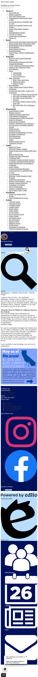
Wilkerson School (14, 223)
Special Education (14, 138)
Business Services (14, 113)
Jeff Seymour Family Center (18, 190)
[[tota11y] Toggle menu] (3, 675)
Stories (11, 31)
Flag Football (17, 75)
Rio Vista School (14, 220)
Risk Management (15, 136)
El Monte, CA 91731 (8, 393)
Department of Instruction (17, 227)
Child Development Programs (18, 229)
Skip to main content (7, 1)
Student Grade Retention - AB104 (20, 181)
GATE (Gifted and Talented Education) (21, 65)
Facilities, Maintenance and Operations (21, 123)
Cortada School (14, 207)
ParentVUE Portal (15, 147)
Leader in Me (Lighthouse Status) (19, 67)
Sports (11, 71)
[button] (9, 11)
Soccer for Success (19, 76)
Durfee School (13, 209)
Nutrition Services (14, 131)
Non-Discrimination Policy (13, 406)
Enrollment (8, 245)
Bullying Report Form (16, 154)
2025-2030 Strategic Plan (17, 16)
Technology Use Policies (17, 185)
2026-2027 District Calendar (18, 149)
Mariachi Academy (19, 82)
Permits (11, 196)
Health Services (14, 129)
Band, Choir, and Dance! (21, 80)
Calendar (8, 403)
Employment (9, 405)
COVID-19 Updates (15, 34)
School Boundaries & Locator (18, 198)
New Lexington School (16, 214)
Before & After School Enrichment (20, 58)
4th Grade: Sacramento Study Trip (24, 96)
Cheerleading (17, 73)
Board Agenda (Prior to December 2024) (22, 44)
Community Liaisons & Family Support (21, 160)
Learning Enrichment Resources (19, 169)
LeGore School (14, 213)
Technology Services (15, 143)
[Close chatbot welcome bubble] (26, 656)
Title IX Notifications (15, 187)
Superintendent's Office (16, 111)
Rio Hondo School (15, 218)
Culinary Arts (13, 60)
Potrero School (13, 216)
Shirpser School (14, 221)
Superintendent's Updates (17, 33)
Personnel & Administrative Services (20, 132)
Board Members (14, 47)
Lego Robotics (13, 69)
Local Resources (14, 174)
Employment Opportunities (17, 36)
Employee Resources (15, 120)
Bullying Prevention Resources (19, 156)
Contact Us (12, 38)
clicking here (5, 346)
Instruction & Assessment (17, 122)
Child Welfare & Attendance (18, 116)
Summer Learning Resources (18, 183)
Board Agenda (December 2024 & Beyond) (23, 42)
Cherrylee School (14, 202)
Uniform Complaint (11, 410)
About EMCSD (14, 13)
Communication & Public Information (21, 118)
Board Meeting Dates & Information (20, 45)
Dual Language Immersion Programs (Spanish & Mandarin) (21, 63)
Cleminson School (15, 203)
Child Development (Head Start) (19, 114)
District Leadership (15, 15)
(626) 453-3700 (11, 396)
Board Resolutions (15, 51)
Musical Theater (18, 83)
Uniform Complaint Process (18, 189)
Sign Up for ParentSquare (13, 408)
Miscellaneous (5, 293)
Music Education (14, 78)
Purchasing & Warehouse (17, 134)
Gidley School (13, 211)
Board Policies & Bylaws (17, 49)
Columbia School (14, 205)
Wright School (13, 225)
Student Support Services (17, 141)
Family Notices (14, 167)
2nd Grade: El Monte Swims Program (25, 94)
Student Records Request (17, 179)
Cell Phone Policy (14, 158)
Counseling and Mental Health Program (21, 161)
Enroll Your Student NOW (17, 194)
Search (3, 253)
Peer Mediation (14, 85)
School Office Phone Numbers (19, 29)
